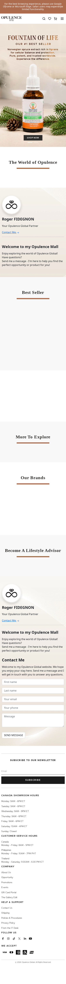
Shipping (5, 913)
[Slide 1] (30, 142)
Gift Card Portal (8, 892)
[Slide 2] (35, 142)
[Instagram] (8, 938)
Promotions (6, 882)
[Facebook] (2, 938)
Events (4, 887)
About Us (6, 872)
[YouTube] (30, 938)
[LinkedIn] (25, 938)
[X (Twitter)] (19, 938)
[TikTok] (14, 938)
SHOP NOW (33, 138)
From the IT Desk (9, 928)
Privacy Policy (8, 923)
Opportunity (7, 877)
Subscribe (33, 780)
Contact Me (9, 232)
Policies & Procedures (11, 918)
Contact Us (6, 908)
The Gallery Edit (9, 897)
